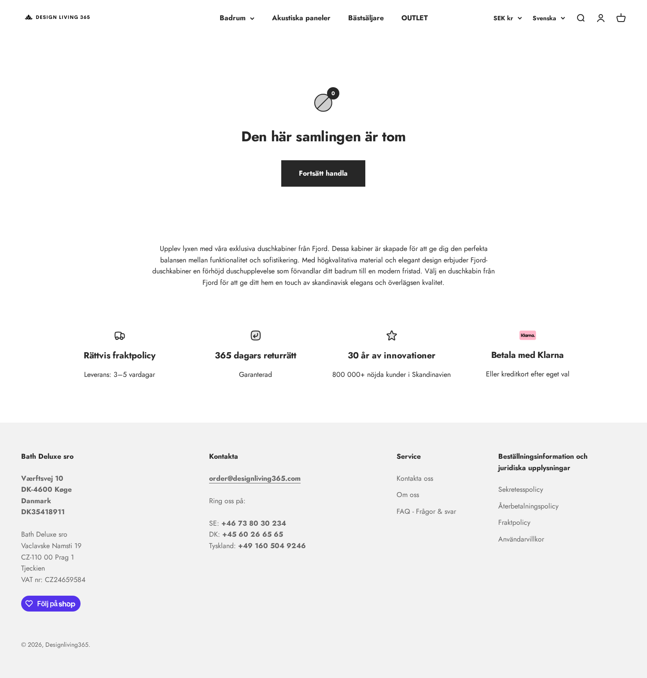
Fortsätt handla (323, 173)
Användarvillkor (521, 539)
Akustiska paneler (301, 18)
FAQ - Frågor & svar (426, 511)
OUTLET (414, 18)
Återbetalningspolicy (528, 506)
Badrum (233, 18)
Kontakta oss (415, 478)
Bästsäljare (366, 18)
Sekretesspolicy (520, 489)
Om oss (408, 495)
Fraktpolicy (514, 522)
